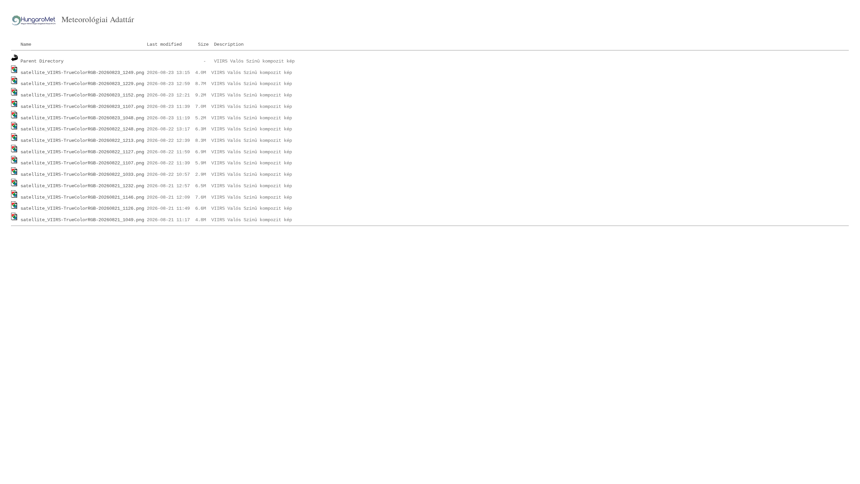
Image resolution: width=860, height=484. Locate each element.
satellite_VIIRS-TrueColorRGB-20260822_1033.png (82, 174)
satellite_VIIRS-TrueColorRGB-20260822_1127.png (82, 152)
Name (25, 44)
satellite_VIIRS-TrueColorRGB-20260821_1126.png (82, 208)
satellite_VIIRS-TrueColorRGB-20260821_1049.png (82, 220)
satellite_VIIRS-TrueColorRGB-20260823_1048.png (82, 118)
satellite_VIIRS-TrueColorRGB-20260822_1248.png (82, 129)
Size (203, 44)
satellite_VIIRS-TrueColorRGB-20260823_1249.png (82, 72)
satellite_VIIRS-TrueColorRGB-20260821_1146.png (82, 197)
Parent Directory (41, 61)
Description (229, 44)
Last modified (164, 44)
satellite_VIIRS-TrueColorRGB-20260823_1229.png (82, 83)
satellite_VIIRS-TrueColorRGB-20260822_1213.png (82, 140)
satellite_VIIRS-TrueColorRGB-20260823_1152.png (82, 95)
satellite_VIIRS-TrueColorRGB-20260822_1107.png (82, 163)
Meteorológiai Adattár (97, 19)
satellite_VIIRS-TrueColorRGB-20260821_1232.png (82, 186)
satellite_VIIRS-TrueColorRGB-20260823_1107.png (82, 106)
